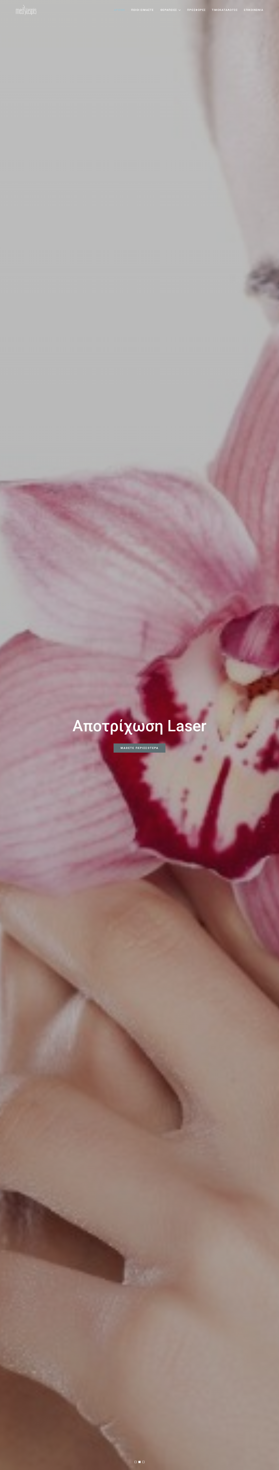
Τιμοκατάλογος (225, 10)
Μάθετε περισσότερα (140, 756)
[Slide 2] (139, 1462)
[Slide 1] (135, 1462)
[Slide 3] (143, 1462)
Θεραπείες (168, 10)
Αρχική (119, 10)
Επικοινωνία (253, 10)
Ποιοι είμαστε (142, 10)
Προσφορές (196, 10)
